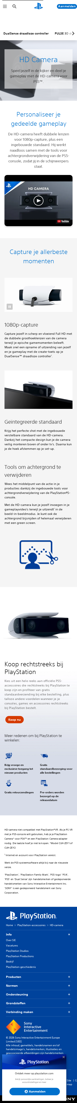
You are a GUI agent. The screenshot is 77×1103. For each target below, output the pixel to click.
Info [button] (9, 934)
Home (9, 925)
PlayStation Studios (17, 951)
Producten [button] (13, 977)
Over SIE (11, 940)
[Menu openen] (5, 6)
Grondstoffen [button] (15, 1003)
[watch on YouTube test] (63, 221)
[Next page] (72, 33)
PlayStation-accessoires (31, 925)
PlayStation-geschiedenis (21, 967)
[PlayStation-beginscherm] (38, 6)
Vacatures (12, 945)
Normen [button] (12, 986)
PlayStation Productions (20, 956)
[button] (38, 200)
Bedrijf (9, 961)
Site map (69, 1082)
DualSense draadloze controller (26, 33)
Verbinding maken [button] (19, 1012)
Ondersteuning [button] (17, 994)
